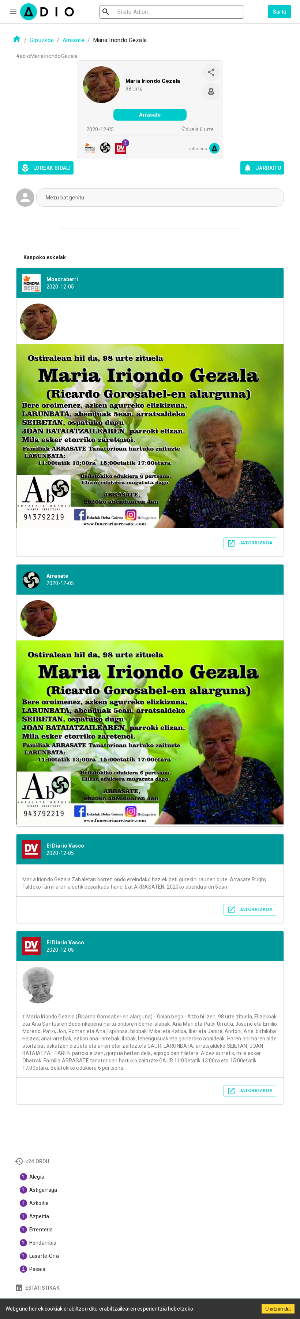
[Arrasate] (103, 148)
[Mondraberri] (87, 148)
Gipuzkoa (42, 40)
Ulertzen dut (278, 1309)
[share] (211, 72)
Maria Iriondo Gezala (152, 81)
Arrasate (74, 40)
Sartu (279, 12)
